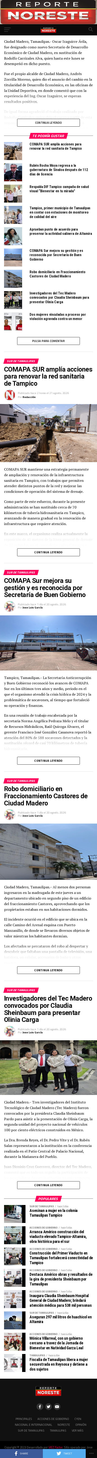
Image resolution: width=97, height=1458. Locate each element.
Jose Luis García (33, 607)
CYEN (77, 1419)
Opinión (80, 1424)
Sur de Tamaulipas (31, 1430)
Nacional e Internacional (33, 1424)
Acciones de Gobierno (53, 1419)
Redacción (29, 397)
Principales (24, 1419)
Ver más (77, 1430)
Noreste (64, 1424)
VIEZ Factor (55, 1447)
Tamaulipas (58, 1430)
